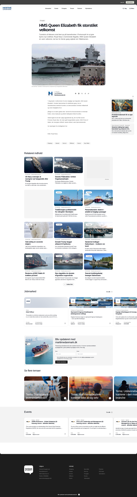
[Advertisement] (98, 169)
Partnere (101, 469)
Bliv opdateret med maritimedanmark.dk (67, 494)
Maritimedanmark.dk (59, 95)
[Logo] (7, 8)
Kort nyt (86, 471)
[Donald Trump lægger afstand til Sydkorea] (68, 235)
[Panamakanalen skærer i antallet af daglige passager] (98, 203)
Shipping (71, 469)
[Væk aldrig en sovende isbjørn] (38, 235)
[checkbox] (55, 358)
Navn (56, 351)
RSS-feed (101, 471)
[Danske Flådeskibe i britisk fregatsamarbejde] (68, 170)
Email (78, 351)
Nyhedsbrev (102, 473)
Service (71, 473)
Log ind (122, 2)
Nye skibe (86, 469)
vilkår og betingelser (86, 357)
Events (85, 476)
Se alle (108, 292)
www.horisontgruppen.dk (45, 478)
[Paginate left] (25, 311)
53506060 (45, 476)
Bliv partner (130, 2)
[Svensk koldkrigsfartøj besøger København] (98, 267)
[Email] (85, 93)
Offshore (71, 476)
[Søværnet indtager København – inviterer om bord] (98, 236)
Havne (70, 478)
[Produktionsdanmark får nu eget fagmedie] (122, 110)
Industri (71, 471)
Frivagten (86, 473)
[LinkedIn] (79, 93)
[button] (133, 96)
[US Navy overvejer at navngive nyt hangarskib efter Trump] (38, 171)
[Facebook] (75, 93)
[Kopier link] (88, 93)
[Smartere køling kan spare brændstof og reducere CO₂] (122, 129)
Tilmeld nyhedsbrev (61, 362)
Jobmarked (87, 478)
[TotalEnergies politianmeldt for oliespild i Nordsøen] (68, 203)
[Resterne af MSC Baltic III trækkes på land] (38, 267)
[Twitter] (82, 93)
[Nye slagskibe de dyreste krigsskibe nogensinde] (68, 267)
